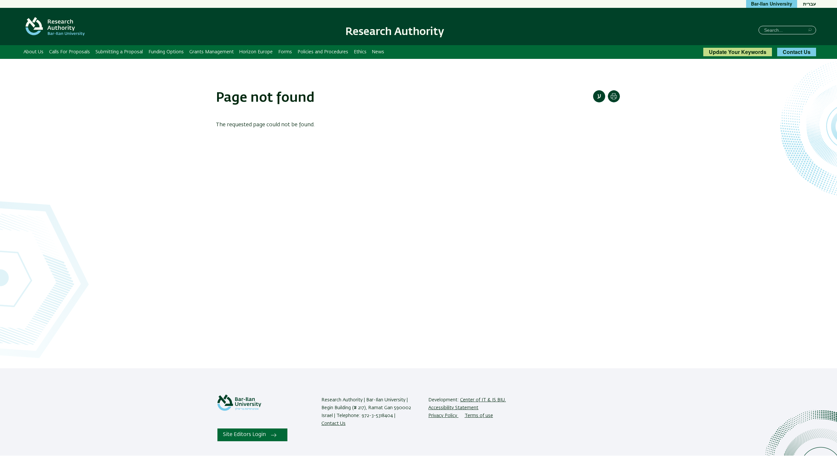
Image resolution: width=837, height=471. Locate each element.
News (378, 52)
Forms (285, 52)
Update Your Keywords (737, 52)
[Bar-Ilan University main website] (239, 409)
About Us (33, 52)
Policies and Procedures (323, 52)
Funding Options (166, 52)
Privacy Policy (443, 415)
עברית (809, 3)
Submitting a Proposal (119, 52)
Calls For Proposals (69, 52)
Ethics (360, 52)
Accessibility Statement (453, 408)
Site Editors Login (244, 434)
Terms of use (479, 415)
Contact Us (797, 52)
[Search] (810, 29)
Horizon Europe (256, 52)
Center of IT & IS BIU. (483, 400)
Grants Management (211, 52)
